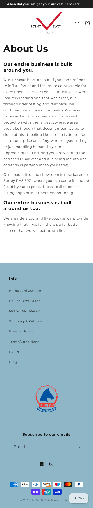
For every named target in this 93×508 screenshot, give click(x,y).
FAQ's (14, 352)
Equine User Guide (24, 301)
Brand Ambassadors (26, 291)
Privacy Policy (21, 331)
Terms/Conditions (24, 342)
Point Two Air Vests (39, 500)
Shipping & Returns (25, 321)
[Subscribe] (79, 447)
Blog (13, 362)
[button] (6, 23)
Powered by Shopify (62, 500)
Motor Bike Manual (25, 311)
